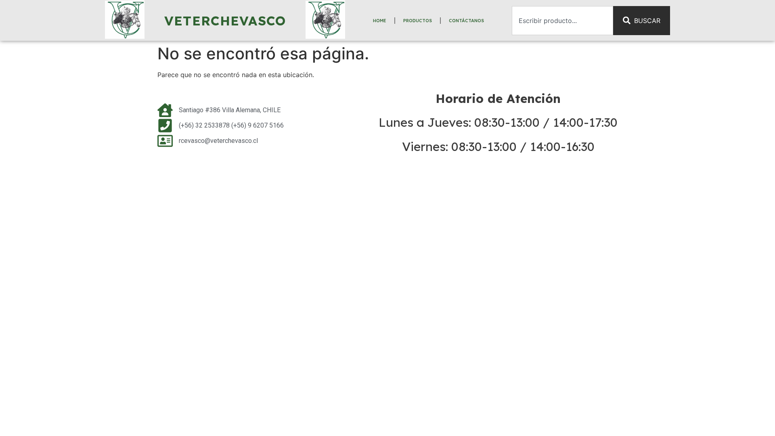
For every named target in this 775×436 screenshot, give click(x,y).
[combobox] (562, 20)
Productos (417, 20)
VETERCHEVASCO (225, 21)
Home (379, 20)
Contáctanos (466, 20)
